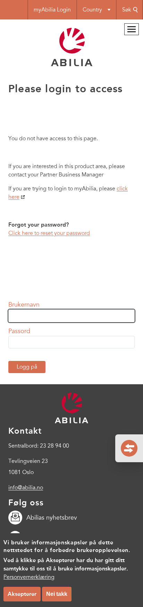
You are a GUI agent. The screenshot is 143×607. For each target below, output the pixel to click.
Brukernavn (24, 304)
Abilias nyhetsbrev (51, 517)
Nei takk (56, 594)
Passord (19, 331)
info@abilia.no (25, 487)
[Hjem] (71, 64)
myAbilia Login (52, 9)
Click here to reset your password (49, 233)
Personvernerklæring (28, 577)
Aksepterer (22, 594)
